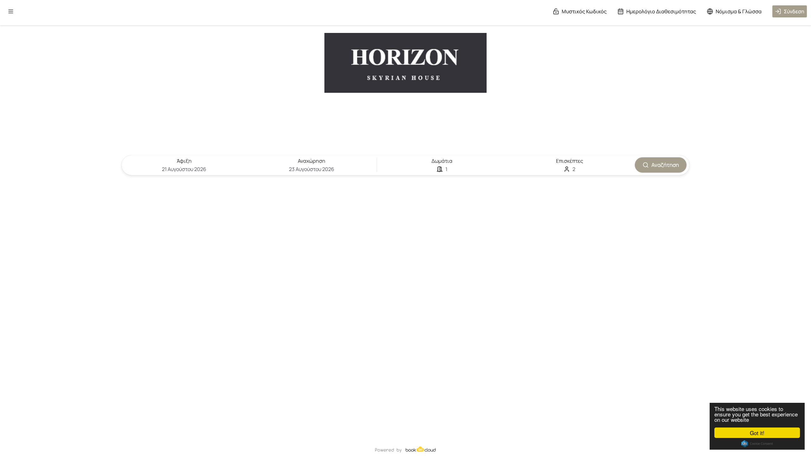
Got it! (757, 433)
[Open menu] (11, 11)
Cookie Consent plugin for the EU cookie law (757, 443)
